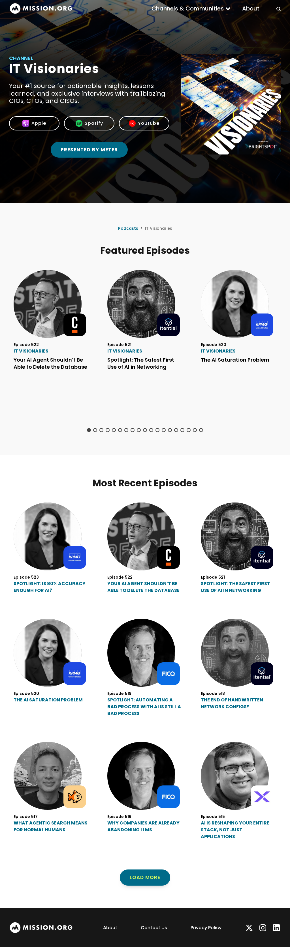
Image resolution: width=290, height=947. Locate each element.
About (250, 8)
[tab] (89, 430)
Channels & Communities (188, 8)
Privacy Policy (206, 927)
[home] (41, 8)
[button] (191, 8)
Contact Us (154, 927)
